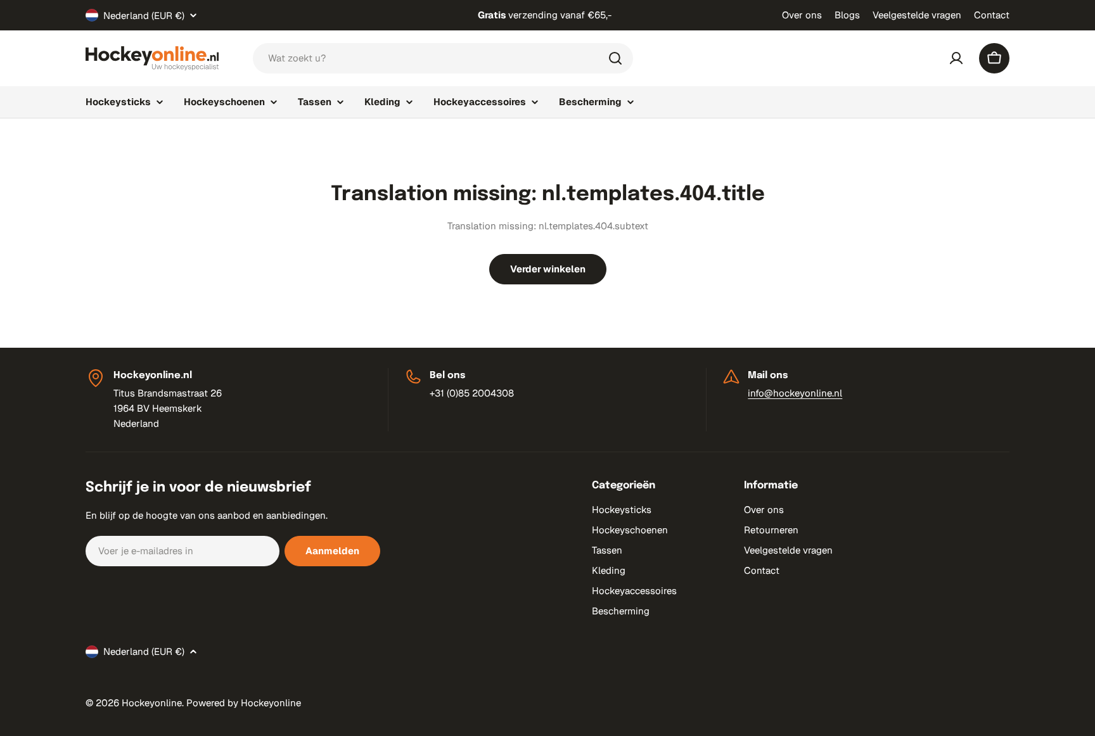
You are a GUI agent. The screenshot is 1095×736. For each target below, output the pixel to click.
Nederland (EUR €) (143, 16)
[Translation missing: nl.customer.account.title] (956, 58)
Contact (991, 15)
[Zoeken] (615, 58)
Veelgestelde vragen (917, 15)
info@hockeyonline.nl (795, 393)
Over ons (802, 15)
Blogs (847, 15)
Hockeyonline (152, 703)
